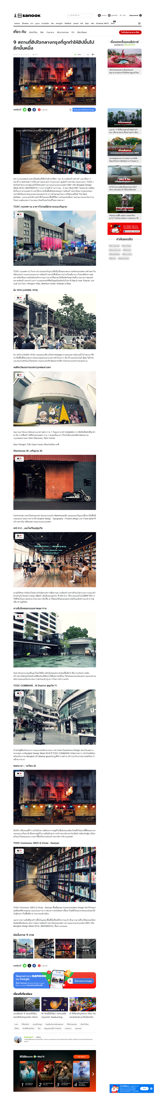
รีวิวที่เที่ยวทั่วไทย (28, 1028)
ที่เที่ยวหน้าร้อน (123, 258)
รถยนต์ (75, 23)
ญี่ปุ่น (84, 357)
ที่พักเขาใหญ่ (126, 246)
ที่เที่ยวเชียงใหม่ (114, 254)
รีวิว (39, 1028)
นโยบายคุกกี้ (136, 1091)
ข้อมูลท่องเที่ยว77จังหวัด (52, 1028)
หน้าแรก (17, 23)
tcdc (16, 1024)
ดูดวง (37, 23)
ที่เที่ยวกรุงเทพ (72, 1024)
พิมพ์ (36, 54)
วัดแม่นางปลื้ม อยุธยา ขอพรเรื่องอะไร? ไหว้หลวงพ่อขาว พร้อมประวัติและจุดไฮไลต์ (123, 218)
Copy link (44, 110)
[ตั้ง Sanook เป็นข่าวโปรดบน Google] (54, 979)
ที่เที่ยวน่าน (126, 250)
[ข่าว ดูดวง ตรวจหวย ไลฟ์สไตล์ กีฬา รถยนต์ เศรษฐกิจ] (27, 16)
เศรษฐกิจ (59, 23)
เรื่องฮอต (25, 23)
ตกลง (144, 1088)
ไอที (81, 23)
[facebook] (34, 109)
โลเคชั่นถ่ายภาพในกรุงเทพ (54, 1024)
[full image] (23, 949)
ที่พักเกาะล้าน (127, 254)
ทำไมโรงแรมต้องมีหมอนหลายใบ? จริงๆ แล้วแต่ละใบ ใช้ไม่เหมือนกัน (123, 188)
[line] (24, 109)
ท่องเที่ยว (45, 354)
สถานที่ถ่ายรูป (37, 1024)
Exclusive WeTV (102, 23)
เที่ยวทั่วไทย (85, 1024)
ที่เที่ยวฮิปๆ (25, 1024)
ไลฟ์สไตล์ (68, 23)
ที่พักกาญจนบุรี (114, 246)
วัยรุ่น (87, 23)
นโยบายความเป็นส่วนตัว (125, 1091)
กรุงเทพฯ (78, 1028)
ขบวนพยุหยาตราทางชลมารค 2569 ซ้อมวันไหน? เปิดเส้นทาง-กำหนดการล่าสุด (124, 161)
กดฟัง (79, 54)
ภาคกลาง (68, 1028)
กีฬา (52, 23)
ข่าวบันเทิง (45, 23)
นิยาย (113, 23)
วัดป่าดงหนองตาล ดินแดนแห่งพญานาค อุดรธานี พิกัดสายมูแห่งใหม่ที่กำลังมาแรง (124, 72)
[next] (93, 1074)
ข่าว (32, 23)
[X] (29, 109)
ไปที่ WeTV (81, 1057)
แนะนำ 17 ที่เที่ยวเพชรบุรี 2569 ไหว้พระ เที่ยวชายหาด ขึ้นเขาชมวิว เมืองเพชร (123, 132)
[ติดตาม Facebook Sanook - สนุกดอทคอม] (125, 228)
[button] (68, 15)
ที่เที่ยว (17, 1028)
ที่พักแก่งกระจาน (114, 250)
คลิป (92, 23)
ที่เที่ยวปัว (112, 258)
